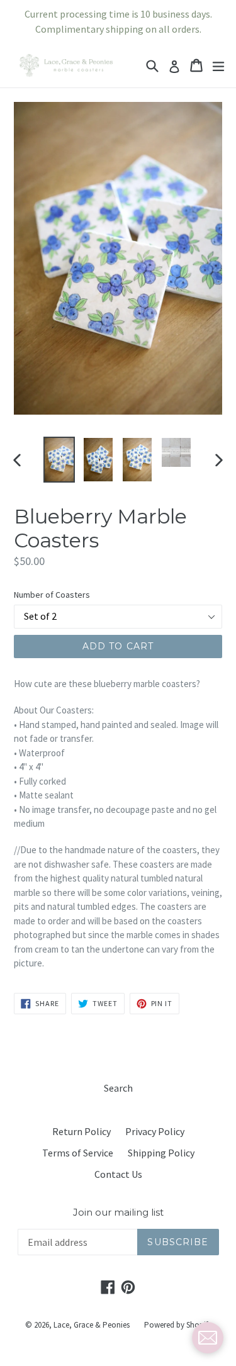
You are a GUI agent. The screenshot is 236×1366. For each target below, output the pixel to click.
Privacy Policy (154, 1131)
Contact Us (118, 1174)
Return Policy (81, 1131)
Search (118, 1088)
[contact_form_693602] (207, 1337)
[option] (59, 460)
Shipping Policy (161, 1152)
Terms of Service (77, 1152)
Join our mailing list (118, 1212)
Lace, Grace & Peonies (91, 1324)
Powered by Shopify (177, 1324)
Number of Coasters (52, 594)
